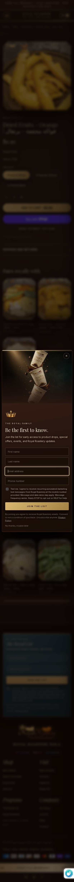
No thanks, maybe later (16, 526)
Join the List (37, 506)
